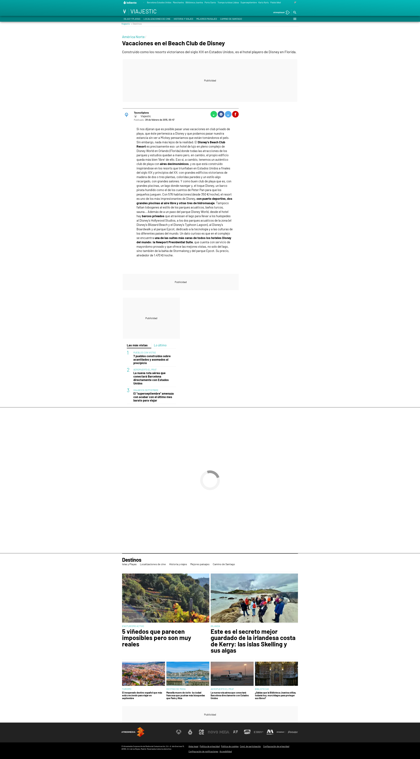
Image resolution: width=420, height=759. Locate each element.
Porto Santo (210, 2)
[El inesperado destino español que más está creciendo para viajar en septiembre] (143, 674)
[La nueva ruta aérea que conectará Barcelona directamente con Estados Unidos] (232, 674)
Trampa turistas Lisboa (228, 2)
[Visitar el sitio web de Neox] (201, 732)
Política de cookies (230, 746)
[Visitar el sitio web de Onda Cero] (247, 732)
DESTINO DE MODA (176, 689)
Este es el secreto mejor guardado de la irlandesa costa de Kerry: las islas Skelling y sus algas (253, 640)
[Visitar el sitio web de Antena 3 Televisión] (179, 732)
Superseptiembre (249, 2)
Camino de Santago (231, 18)
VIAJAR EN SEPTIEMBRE (145, 390)
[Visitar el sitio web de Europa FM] (258, 732)
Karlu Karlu (263, 2)
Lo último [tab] (160, 345)
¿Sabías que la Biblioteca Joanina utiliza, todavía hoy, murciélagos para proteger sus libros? (275, 695)
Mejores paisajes (206, 18)
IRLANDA (215, 626)
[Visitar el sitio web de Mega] (224, 732)
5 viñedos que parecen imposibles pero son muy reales (156, 637)
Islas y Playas (132, 18)
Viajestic (125, 23)
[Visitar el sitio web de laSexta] (190, 732)
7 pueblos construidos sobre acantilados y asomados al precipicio (152, 359)
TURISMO (126, 689)
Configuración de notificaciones (203, 751)
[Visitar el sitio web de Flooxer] (293, 732)
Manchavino (178, 2)
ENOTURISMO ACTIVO (133, 626)
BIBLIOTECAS (262, 689)
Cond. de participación (250, 746)
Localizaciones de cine (157, 18)
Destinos (131, 559)
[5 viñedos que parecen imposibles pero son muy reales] (165, 598)
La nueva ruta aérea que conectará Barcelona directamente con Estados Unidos (151, 378)
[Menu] (294, 18)
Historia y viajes (183, 18)
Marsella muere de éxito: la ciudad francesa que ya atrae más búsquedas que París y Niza (185, 695)
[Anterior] (143, 2)
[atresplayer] (280, 12)
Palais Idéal (275, 2)
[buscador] (294, 12)
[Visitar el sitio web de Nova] (213, 732)
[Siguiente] (295, 2)
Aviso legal (193, 746)
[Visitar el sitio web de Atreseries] (236, 732)
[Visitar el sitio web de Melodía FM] (270, 732)
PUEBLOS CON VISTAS (144, 352)
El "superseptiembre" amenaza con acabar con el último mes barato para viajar (153, 397)
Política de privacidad (210, 746)
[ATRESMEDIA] (132, 732)
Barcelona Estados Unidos (159, 2)
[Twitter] (135, 116)
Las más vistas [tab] (137, 345)
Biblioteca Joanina (194, 2)
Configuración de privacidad (276, 746)
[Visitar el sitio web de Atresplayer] (281, 732)
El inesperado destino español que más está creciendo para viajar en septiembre (142, 695)
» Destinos (136, 23)
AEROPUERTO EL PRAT (145, 369)
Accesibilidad (226, 751)
